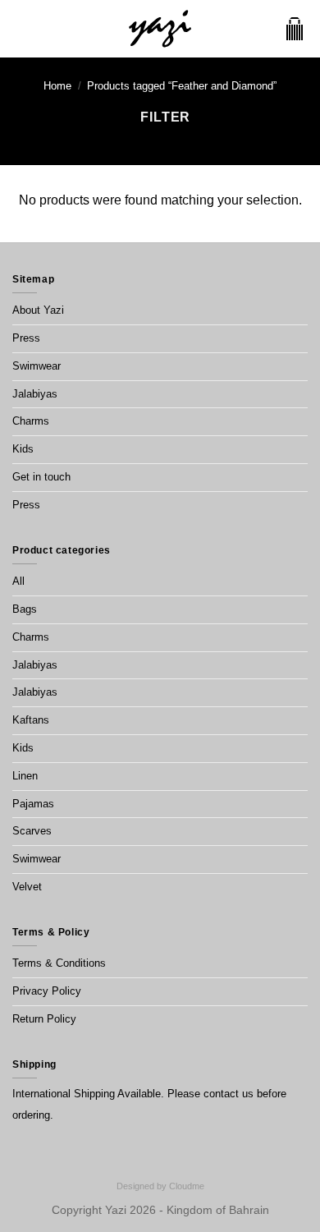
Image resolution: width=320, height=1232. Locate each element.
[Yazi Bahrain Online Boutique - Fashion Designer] (160, 28)
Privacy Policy (46, 991)
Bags (24, 609)
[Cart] (294, 28)
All (18, 581)
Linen (25, 776)
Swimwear (36, 366)
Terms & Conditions (59, 963)
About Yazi (38, 310)
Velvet (27, 886)
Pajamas (33, 804)
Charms (30, 421)
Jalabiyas (34, 394)
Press (26, 338)
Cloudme (186, 1186)
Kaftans (30, 720)
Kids (23, 449)
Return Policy (44, 1019)
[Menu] (22, 28)
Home (57, 86)
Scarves (32, 831)
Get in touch (41, 477)
